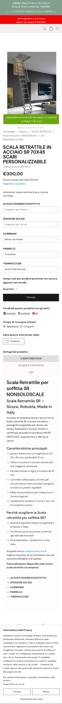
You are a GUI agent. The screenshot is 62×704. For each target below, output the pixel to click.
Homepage (9, 131)
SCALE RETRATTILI (42, 131)
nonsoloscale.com (34, 551)
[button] (44, 28)
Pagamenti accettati (14, 183)
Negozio (23, 131)
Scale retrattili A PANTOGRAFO (20, 135)
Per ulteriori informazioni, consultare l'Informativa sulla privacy (29, 679)
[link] (31, 12)
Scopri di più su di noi (13, 684)
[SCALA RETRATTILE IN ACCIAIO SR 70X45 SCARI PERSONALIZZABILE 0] (31, 86)
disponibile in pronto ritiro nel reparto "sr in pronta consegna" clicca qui (31, 119)
